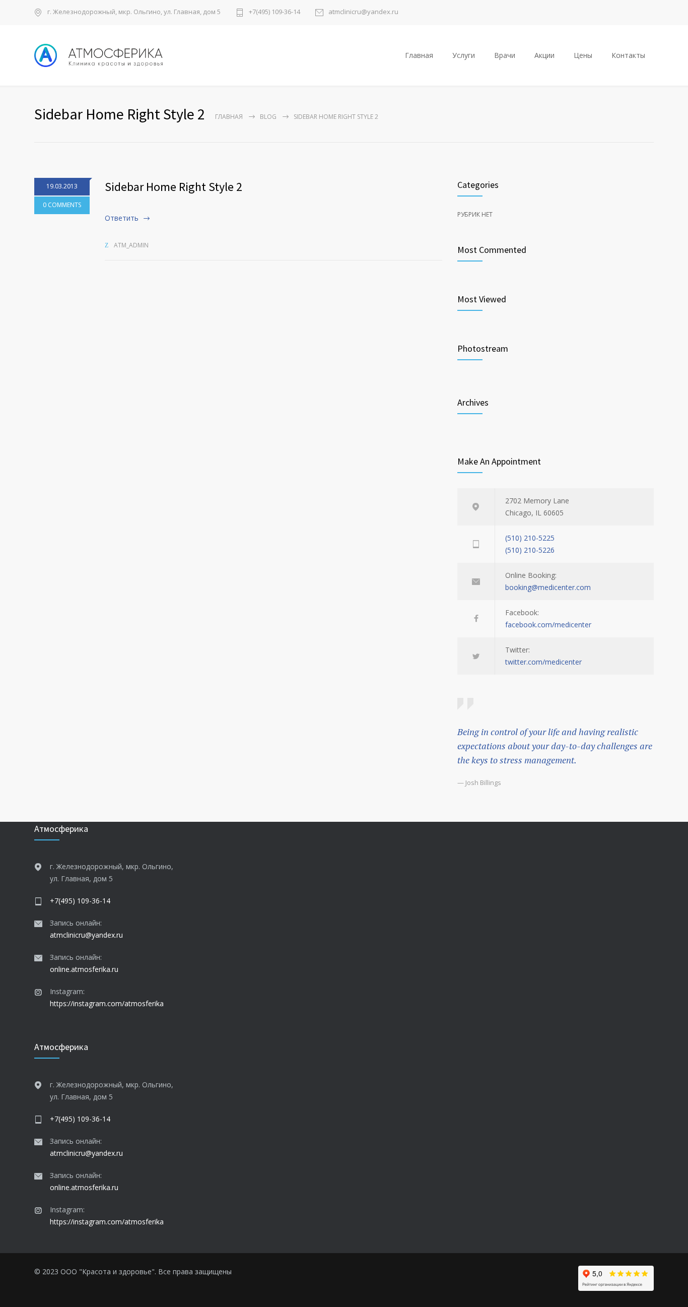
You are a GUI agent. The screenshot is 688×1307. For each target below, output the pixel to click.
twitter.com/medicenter (543, 662)
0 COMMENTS (62, 205)
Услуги (463, 55)
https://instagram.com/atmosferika (107, 1003)
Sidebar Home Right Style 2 (173, 186)
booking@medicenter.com (548, 587)
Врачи (504, 55)
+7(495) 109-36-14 (274, 12)
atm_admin (131, 245)
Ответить (122, 218)
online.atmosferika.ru (84, 969)
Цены (583, 55)
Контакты (628, 55)
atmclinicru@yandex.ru (363, 12)
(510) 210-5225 (530, 538)
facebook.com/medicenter (548, 624)
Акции (544, 55)
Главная (419, 55)
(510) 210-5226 (530, 550)
